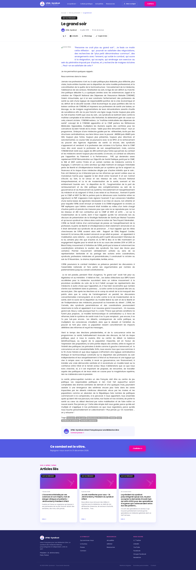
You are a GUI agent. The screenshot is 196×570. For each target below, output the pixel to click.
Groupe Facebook (139, 554)
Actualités (99, 4)
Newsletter (137, 557)
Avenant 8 (70, 418)
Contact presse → (77, 433)
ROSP (119, 418)
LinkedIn (136, 544)
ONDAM (112, 418)
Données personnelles (140, 565)
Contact (83, 551)
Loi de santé (80, 418)
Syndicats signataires (89, 420)
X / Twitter (137, 540)
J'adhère (150, 4)
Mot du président (74, 13)
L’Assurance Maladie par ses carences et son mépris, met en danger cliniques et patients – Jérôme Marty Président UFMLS (56, 498)
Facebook (136, 551)
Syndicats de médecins (70, 420)
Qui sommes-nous (87, 540)
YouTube (136, 547)
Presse (82, 547)
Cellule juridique (86, 4)
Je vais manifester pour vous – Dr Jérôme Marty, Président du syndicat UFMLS (97, 496)
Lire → (44, 519)
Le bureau (83, 544)
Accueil (63, 13)
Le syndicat (71, 4)
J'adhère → (137, 448)
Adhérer (109, 544)
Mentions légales (125, 565)
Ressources (110, 4)
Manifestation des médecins (97, 418)
